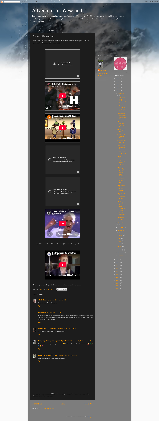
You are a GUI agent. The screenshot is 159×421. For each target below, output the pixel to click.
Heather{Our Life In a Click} (47, 328)
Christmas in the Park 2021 (121, 136)
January (120, 256)
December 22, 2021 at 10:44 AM (81, 341)
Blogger (90, 417)
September (121, 230)
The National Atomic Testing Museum (121, 187)
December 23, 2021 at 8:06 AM (68, 355)
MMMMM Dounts (120, 218)
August (120, 235)
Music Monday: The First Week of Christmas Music (121, 205)
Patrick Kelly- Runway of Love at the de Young (121, 116)
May (119, 244)
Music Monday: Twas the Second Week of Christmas (121, 171)
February (121, 253)
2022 (118, 87)
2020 (118, 259)
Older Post (88, 403)
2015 (118, 274)
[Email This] (57, 289)
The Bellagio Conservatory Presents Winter (121, 195)
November (121, 223)
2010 (118, 289)
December (121, 93)
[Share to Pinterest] (66, 289)
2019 (118, 262)
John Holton (42, 300)
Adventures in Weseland (57, 10)
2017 (118, 268)
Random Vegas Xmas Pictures (121, 162)
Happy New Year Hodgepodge (121, 100)
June (119, 241)
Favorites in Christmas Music (121, 147)
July (119, 238)
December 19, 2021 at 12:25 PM (56, 300)
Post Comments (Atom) (48, 408)
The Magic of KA (121, 130)
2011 (118, 286)
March (120, 250)
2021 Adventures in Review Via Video (121, 108)
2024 (118, 82)
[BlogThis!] (60, 289)
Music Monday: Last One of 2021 (121, 124)
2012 (118, 283)
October (120, 227)
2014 (118, 277)
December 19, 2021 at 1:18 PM (51, 312)
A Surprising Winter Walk (121, 180)
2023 (118, 85)
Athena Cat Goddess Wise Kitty (48, 355)
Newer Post (37, 403)
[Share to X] (62, 289)
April (120, 247)
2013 (118, 280)
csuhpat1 (103, 70)
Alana (40, 312)
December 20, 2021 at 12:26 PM (66, 329)
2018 (118, 265)
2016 (118, 271)
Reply (39, 306)
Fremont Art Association (121, 157)
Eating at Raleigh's (120, 213)
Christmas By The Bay (121, 141)
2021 (118, 90)
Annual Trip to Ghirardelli (121, 152)
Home (63, 403)
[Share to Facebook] (64, 289)
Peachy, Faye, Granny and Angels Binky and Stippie (54, 341)
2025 (118, 79)
